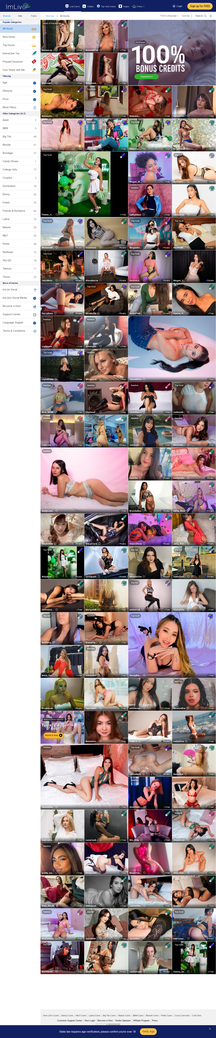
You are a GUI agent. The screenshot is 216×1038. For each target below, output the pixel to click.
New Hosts (9, 36)
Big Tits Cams (109, 1015)
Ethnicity (7, 90)
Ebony (6, 194)
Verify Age (148, 1031)
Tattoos (7, 268)
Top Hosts (9, 45)
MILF (5, 235)
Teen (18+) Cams (51, 1015)
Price (6, 99)
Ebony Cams (67, 1015)
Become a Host (12, 306)
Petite (6, 243)
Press (155, 1020)
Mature (7, 227)
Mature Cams (124, 1015)
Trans (34, 16)
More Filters (9, 107)
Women (7, 16)
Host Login (90, 1020)
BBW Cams (138, 1015)
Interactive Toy (11, 53)
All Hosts (8, 28)
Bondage (8, 153)
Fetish (6, 202)
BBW (5, 128)
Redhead (8, 252)
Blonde (7, 144)
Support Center (11, 314)
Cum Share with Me (14, 69)
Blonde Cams (152, 1015)
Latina (6, 219)
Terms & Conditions (14, 330)
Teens (6, 276)
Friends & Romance (14, 210)
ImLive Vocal (10, 289)
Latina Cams (94, 1015)
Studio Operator (123, 1020)
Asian (6, 120)
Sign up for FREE (200, 6)
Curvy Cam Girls (182, 1015)
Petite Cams (166, 1015)
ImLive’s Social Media (15, 297)
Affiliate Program (141, 1020)
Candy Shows (10, 161)
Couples (7, 177)
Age (5, 82)
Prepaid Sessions (13, 61)
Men (20, 16)
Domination (9, 186)
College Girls (10, 169)
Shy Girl (7, 260)
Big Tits (7, 136)
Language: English (13, 322)
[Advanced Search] (212, 16)
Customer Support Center (69, 1020)
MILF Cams (81, 1015)
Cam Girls (196, 1015)
